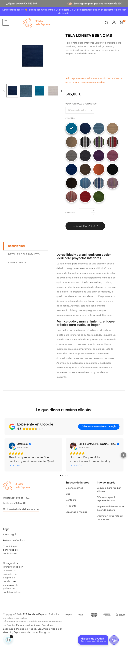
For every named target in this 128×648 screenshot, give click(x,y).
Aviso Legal (9, 534)
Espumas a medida (77, 512)
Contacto (71, 500)
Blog (68, 494)
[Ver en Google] (12, 445)
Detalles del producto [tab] (24, 254)
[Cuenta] (114, 23)
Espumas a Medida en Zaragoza (32, 632)
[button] (4, 455)
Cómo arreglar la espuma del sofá (106, 499)
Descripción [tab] (16, 246)
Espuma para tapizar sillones (109, 490)
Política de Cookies (14, 540)
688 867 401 (23, 498)
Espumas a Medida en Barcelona (34, 625)
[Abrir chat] (114, 640)
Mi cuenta (71, 506)
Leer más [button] (14, 465)
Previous (4, 90)
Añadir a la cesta (87, 226)
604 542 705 (30, 4)
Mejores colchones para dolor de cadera (110, 508)
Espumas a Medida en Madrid (19, 629)
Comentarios (17, 262)
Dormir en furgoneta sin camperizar (110, 518)
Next (61, 90)
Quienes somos (74, 488)
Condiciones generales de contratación (10, 549)
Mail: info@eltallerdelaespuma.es (21, 509)
